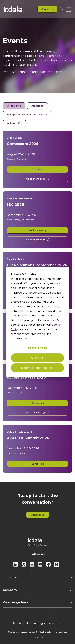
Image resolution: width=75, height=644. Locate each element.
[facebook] (48, 565)
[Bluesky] (56, 565)
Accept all (37, 357)
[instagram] (32, 565)
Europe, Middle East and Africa (27, 114)
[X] (24, 565)
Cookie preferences (17, 632)
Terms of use (61, 632)
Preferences (37, 347)
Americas (37, 105)
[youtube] (40, 565)
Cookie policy (45, 632)
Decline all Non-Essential (37, 367)
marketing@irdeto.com (45, 72)
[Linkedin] (16, 565)
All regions (14, 105)
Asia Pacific (14, 123)
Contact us (37, 169)
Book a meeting (38, 230)
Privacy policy (38, 637)
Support (33, 632)
